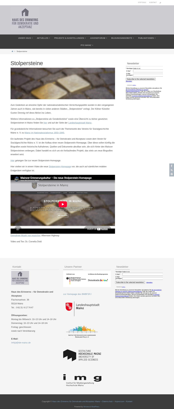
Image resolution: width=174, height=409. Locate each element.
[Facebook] (171, 165)
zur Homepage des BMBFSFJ (77, 294)
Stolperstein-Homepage (60, 166)
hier (45, 123)
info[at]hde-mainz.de (21, 342)
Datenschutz (107, 401)
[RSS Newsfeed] (171, 170)
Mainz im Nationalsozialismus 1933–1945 (44, 133)
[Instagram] (171, 174)
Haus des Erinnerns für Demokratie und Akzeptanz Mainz (76, 401)
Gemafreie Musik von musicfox (25, 235)
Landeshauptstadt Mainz (79, 123)
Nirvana (86, 407)
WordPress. (95, 407)
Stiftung (142, 2)
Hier (13, 160)
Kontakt (153, 2)
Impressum (119, 401)
